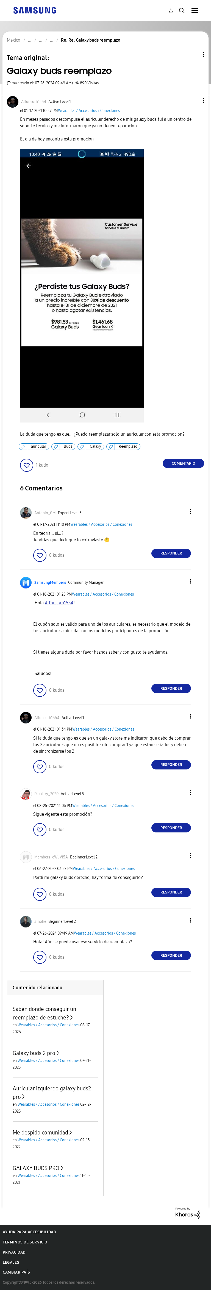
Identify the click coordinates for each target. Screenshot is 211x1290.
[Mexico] (34, 10)
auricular (38, 446)
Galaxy (95, 446)
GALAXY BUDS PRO (36, 1168)
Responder (171, 553)
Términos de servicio (25, 1242)
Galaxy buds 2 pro (34, 1053)
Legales (11, 1262)
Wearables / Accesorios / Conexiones (89, 110)
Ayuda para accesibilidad (29, 1232)
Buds (68, 446)
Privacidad (14, 1252)
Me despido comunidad (40, 1132)
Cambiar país (16, 1272)
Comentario (183, 463)
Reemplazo (128, 446)
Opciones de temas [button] (194, 54)
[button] (194, 100)
